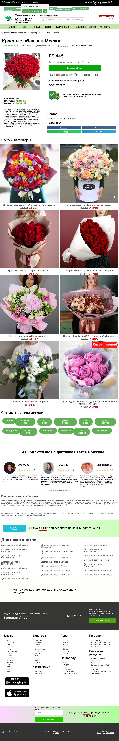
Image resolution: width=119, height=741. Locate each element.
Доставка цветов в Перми (96, 560)
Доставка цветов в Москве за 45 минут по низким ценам (25, 20)
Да (45, 11)
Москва (35, 2)
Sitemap (74, 616)
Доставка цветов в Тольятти (15, 579)
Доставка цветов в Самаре (54, 562)
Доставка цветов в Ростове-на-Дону (57, 552)
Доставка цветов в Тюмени (97, 570)
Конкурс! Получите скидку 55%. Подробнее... (98, 3)
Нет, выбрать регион (32, 11)
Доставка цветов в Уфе (95, 545)
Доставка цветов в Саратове (55, 570)
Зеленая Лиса (15, 617)
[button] (9, 9)
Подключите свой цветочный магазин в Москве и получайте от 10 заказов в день (101, 612)
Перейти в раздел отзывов (58, 490)
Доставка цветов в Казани (14, 568)
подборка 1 (36, 33)
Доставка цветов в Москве (13, 33)
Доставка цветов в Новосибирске (10, 556)
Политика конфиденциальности (105, 732)
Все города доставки (49, 16)
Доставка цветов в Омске (54, 566)
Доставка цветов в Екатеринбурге (10, 563)
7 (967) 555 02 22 (106, 19)
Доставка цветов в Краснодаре (10, 573)
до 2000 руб (19, 103)
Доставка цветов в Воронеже (98, 555)
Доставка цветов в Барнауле (98, 575)
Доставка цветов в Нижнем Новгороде (55, 546)
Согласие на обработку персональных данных (56, 732)
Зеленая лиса (25, 15)
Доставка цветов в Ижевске (55, 575)
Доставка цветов (18, 539)
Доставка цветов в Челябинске (56, 557)
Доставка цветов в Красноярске (93, 550)
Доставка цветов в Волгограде (93, 565)
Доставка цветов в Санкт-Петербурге (14, 550)
